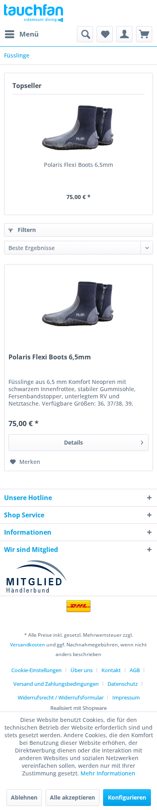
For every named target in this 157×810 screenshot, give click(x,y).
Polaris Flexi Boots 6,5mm (78, 164)
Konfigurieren (127, 797)
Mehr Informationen (108, 773)
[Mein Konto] (124, 34)
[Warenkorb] (144, 34)
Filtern (26, 230)
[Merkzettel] (105, 34)
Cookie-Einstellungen (36, 670)
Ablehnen (24, 797)
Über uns (81, 670)
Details (73, 442)
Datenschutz (122, 683)
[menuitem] (21, 34)
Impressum (126, 697)
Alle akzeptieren (72, 797)
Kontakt (111, 670)
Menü (29, 34)
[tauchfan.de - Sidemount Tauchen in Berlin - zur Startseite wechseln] (33, 13)
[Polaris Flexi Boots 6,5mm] (78, 128)
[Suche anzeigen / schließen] (85, 34)
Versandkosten (27, 644)
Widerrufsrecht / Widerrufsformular (60, 697)
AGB (135, 670)
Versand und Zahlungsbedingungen (56, 683)
